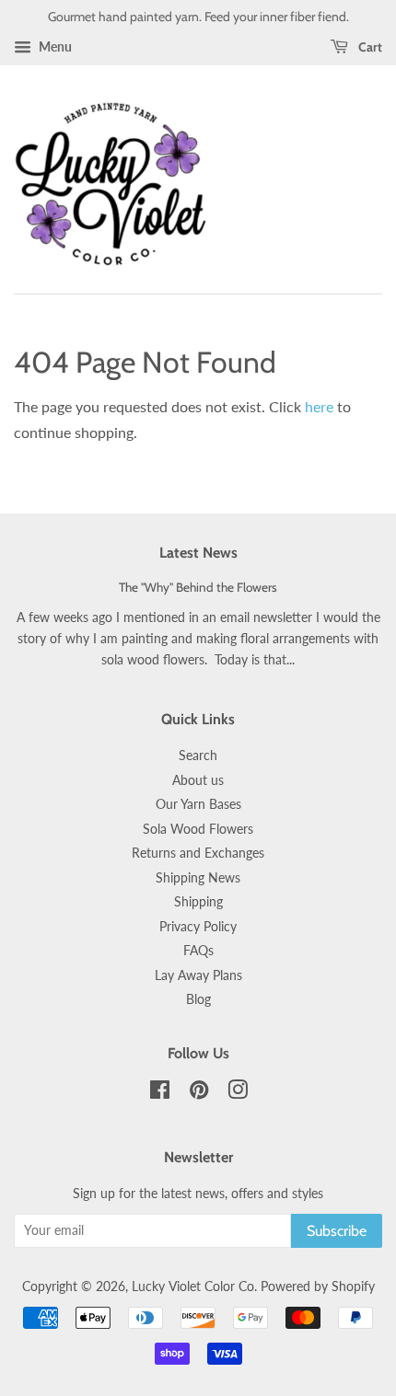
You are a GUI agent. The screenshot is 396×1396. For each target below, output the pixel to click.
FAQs (198, 950)
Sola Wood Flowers (198, 829)
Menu (54, 46)
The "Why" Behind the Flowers (198, 587)
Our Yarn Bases (198, 804)
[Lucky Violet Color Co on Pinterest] (199, 1093)
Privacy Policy (198, 926)
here (319, 406)
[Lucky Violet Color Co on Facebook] (159, 1093)
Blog (198, 999)
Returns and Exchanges (198, 853)
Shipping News (198, 878)
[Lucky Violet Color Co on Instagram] (237, 1093)
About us (198, 780)
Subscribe (337, 1231)
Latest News (198, 552)
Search (198, 755)
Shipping (198, 901)
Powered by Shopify (318, 1286)
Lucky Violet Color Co (193, 1286)
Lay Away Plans (198, 975)
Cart (368, 47)
